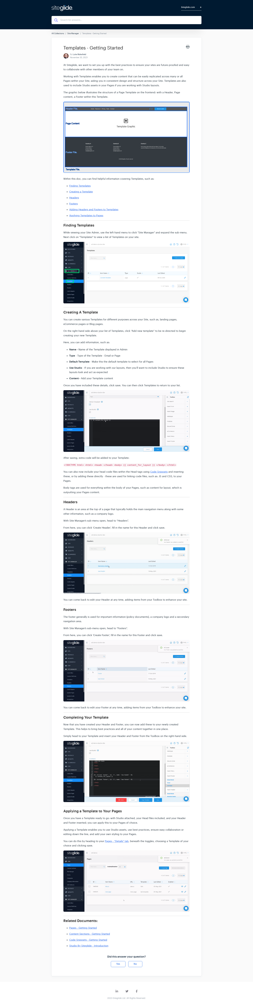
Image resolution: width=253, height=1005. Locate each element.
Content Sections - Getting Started (89, 933)
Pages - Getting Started (83, 927)
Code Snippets (159, 471)
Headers (74, 197)
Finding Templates (80, 185)
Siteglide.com (188, 7)
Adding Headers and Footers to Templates (93, 209)
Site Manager (73, 33)
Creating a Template (81, 191)
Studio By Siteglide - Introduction (88, 945)
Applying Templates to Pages (86, 215)
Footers (73, 203)
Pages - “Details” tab (117, 841)
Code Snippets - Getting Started (88, 939)
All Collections (58, 33)
